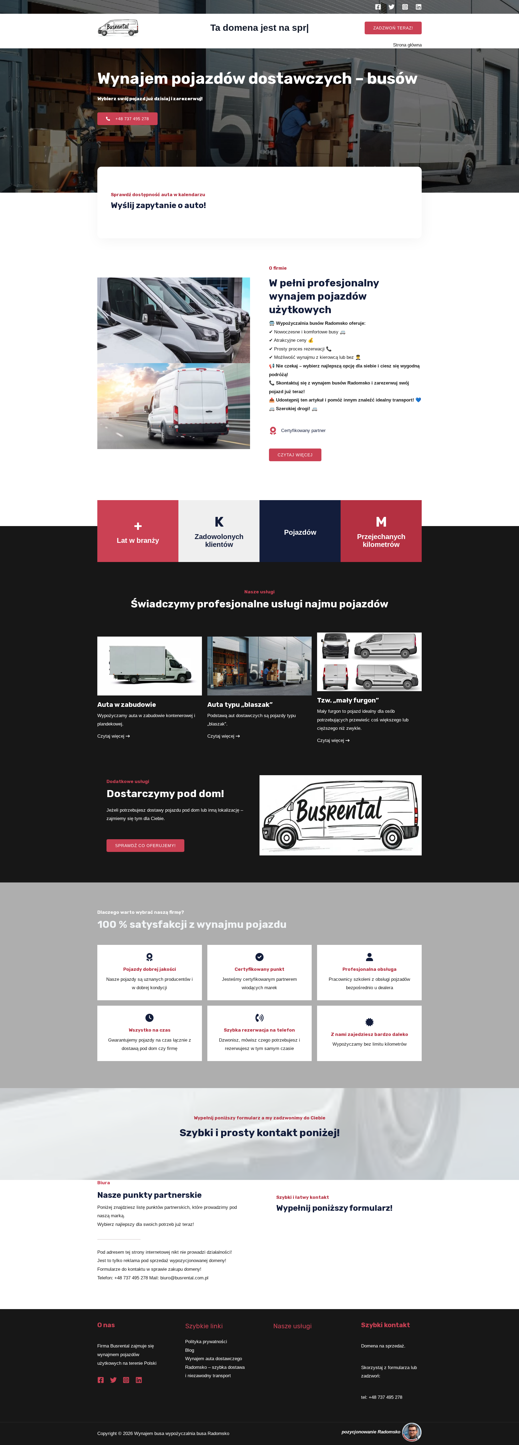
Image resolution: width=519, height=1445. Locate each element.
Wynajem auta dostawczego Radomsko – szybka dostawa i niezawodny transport (215, 1367)
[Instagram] (405, 7)
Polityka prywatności (206, 1341)
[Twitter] (391, 7)
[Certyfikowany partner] (297, 430)
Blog (189, 1350)
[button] (393, 28)
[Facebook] (378, 7)
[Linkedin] (418, 7)
